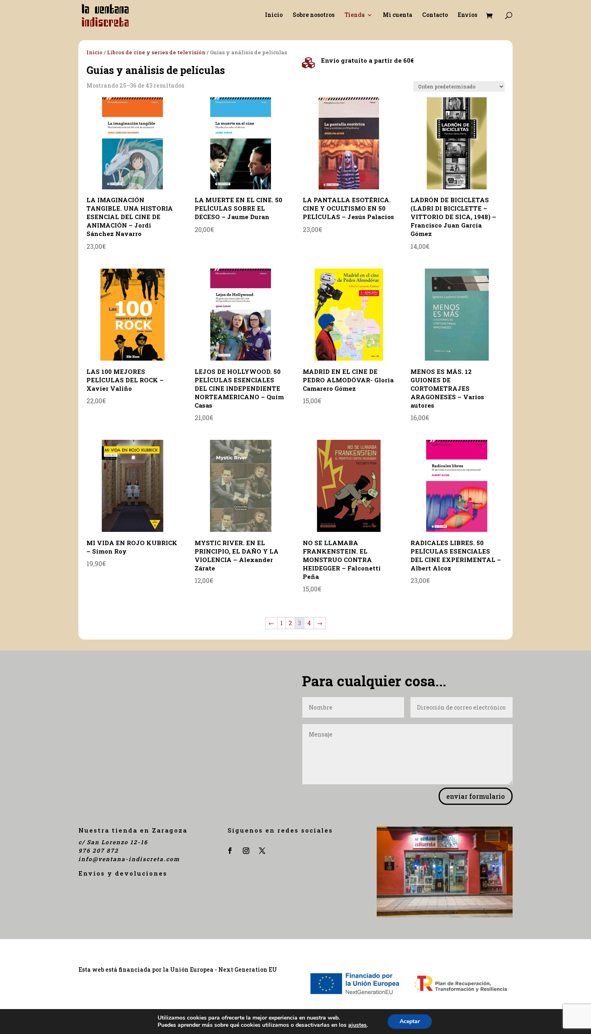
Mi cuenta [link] (397, 15)
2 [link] (290, 623)
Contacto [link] (435, 15)
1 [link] (281, 623)
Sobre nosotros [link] (313, 15)
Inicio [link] (274, 15)
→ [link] (319, 623)
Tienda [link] (355, 15)
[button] (230, 850)
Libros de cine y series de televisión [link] (156, 52)
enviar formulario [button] (475, 796)
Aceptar (410, 1021)
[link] (105, 14)
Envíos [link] (467, 15)
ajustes (357, 1025)
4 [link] (309, 623)
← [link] (271, 623)
